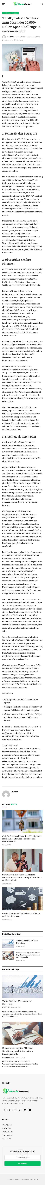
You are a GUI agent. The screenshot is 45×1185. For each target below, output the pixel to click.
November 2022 (7, 1135)
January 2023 (6, 1128)
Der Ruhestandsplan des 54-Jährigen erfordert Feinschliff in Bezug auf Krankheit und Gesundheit (22, 877)
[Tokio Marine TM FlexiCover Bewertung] (8, 943)
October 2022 (6, 1139)
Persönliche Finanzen (10, 13)
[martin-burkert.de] (22, 3)
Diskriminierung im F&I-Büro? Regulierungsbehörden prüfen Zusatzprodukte (28, 955)
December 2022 (7, 1132)
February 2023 (7, 1125)
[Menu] (3, 3)
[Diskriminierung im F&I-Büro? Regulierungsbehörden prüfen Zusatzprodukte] (8, 955)
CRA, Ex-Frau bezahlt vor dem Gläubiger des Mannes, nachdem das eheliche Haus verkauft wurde (22, 839)
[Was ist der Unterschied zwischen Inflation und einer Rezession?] (22, 898)
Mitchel (11, 37)
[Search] (41, 3)
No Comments (8, 40)
